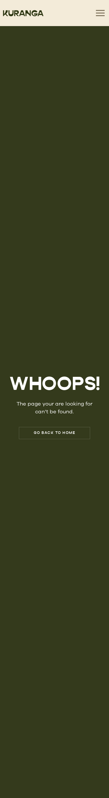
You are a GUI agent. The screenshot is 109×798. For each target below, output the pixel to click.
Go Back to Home (55, 433)
